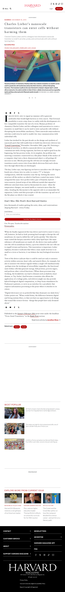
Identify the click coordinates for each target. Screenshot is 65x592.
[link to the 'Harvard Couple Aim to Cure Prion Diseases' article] (14, 429)
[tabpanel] (32, 73)
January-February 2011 (22, 48)
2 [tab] (32, 97)
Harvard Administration (32, 505)
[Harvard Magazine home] (32, 6)
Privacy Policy (24, 580)
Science (8, 19)
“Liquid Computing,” (13, 145)
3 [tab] (35, 97)
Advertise (38, 537)
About (6, 546)
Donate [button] (59, 9)
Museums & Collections (13, 505)
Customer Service (11, 539)
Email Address (9, 211)
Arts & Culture (48, 505)
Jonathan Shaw (10, 44)
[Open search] (10, 8)
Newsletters (40, 531)
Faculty (24, 327)
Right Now (34, 316)
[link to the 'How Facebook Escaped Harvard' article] (14, 445)
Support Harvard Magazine (16, 554)
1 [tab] (29, 97)
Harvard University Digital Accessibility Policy (32, 583)
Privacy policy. (9, 226)
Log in (51, 8)
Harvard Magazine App (44, 543)
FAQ (35, 549)
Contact (7, 531)
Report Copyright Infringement (29, 587)
